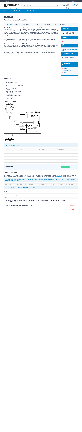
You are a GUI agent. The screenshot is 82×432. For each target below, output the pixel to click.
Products (8, 10)
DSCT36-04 (7, 160)
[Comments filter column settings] (77, 184)
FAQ (55, 24)
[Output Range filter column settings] (54, 149)
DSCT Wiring (65, 72)
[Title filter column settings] (66, 198)
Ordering (37, 24)
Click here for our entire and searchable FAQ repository (65, 195)
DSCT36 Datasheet (67, 41)
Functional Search (18, 10)
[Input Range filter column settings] (37, 149)
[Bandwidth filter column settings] (47, 184)
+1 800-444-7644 (12, 1)
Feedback (62, 24)
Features (18, 24)
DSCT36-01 (7, 152)
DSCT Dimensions (66, 68)
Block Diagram (27, 24)
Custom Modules (46, 24)
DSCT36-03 (7, 157)
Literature (35, 10)
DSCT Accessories (67, 70)
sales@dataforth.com (14, 145)
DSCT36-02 (7, 154)
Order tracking (73, 1)
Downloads (42, 10)
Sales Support (27, 10)
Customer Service (65, 58)
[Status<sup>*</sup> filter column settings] (66, 184)
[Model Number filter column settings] (15, 184)
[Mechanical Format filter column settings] (77, 149)
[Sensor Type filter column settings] (58, 184)
